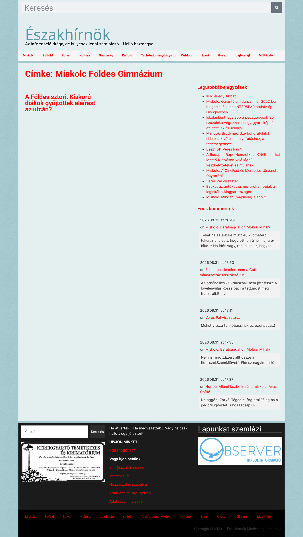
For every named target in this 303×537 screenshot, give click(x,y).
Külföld (127, 55)
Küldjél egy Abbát (221, 96)
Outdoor (187, 55)
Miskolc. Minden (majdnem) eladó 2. (236, 197)
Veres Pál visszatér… (223, 181)
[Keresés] (276, 7)
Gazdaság (106, 55)
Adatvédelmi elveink (126, 501)
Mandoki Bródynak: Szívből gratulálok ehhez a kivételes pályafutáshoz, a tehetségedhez (238, 138)
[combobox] (54, 431)
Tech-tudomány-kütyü (156, 55)
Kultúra (85, 55)
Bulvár (66, 55)
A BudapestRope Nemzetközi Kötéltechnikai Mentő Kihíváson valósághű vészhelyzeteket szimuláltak (243, 159)
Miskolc (28, 55)
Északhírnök (67, 34)
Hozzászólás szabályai (128, 484)
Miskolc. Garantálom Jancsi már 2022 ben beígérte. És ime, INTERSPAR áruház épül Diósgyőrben (241, 106)
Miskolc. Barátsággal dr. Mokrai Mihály (237, 227)
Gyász (222, 55)
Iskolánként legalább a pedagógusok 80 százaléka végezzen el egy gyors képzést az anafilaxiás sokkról (241, 122)
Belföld (48, 55)
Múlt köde (266, 55)
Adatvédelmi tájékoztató (130, 493)
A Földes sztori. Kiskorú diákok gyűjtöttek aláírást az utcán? (60, 103)
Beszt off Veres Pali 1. (224, 149)
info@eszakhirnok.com (128, 467)
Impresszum (119, 476)
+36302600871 (122, 450)
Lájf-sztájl (243, 55)
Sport (205, 55)
